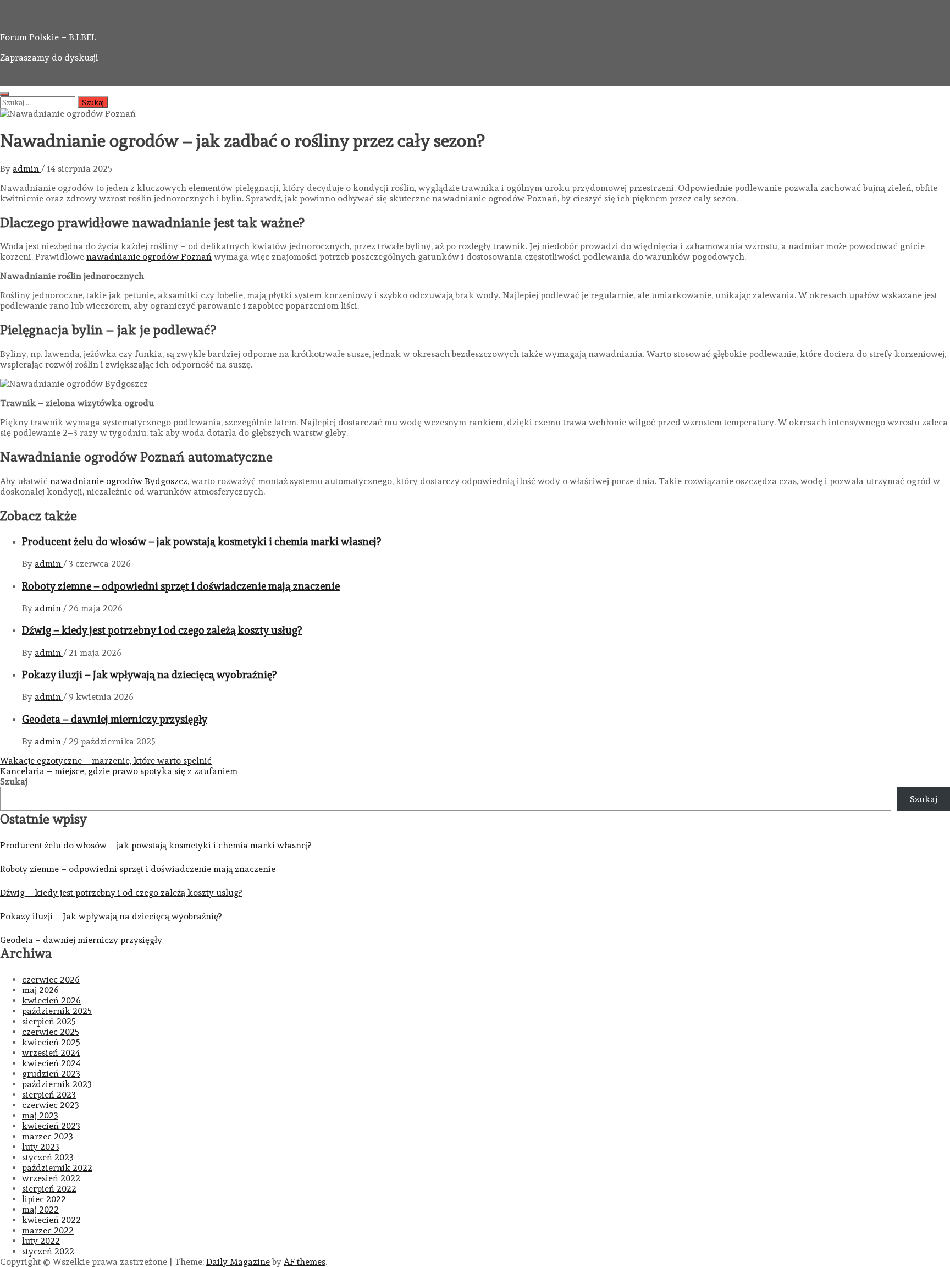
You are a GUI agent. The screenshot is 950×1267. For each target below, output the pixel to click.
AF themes (304, 1262)
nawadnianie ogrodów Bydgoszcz (118, 481)
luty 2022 (41, 1241)
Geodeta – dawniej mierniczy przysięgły (114, 719)
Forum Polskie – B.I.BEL (48, 37)
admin (27, 168)
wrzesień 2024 (51, 1052)
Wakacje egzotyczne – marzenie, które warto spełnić (106, 760)
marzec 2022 (48, 1230)
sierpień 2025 (49, 1021)
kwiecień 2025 (51, 1042)
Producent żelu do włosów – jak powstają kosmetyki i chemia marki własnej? (201, 541)
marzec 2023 (47, 1136)
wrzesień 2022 (51, 1178)
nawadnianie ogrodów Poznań (149, 256)
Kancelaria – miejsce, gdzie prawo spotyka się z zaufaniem (119, 771)
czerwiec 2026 (51, 979)
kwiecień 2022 (51, 1220)
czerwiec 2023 (50, 1105)
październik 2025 (57, 1011)
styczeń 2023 (48, 1157)
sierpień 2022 (49, 1188)
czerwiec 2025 (50, 1032)
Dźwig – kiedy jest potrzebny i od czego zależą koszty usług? (162, 630)
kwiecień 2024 (51, 1063)
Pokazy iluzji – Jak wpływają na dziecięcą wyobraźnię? (149, 674)
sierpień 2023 (49, 1094)
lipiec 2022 (44, 1199)
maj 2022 (40, 1209)
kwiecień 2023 (51, 1126)
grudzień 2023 (51, 1073)
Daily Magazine (238, 1262)
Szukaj (13, 781)
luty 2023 (40, 1147)
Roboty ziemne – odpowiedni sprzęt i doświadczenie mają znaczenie (181, 586)
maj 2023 (40, 1115)
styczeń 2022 (48, 1251)
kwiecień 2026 (51, 1000)
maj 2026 (40, 990)
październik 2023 (57, 1084)
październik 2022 (57, 1167)
